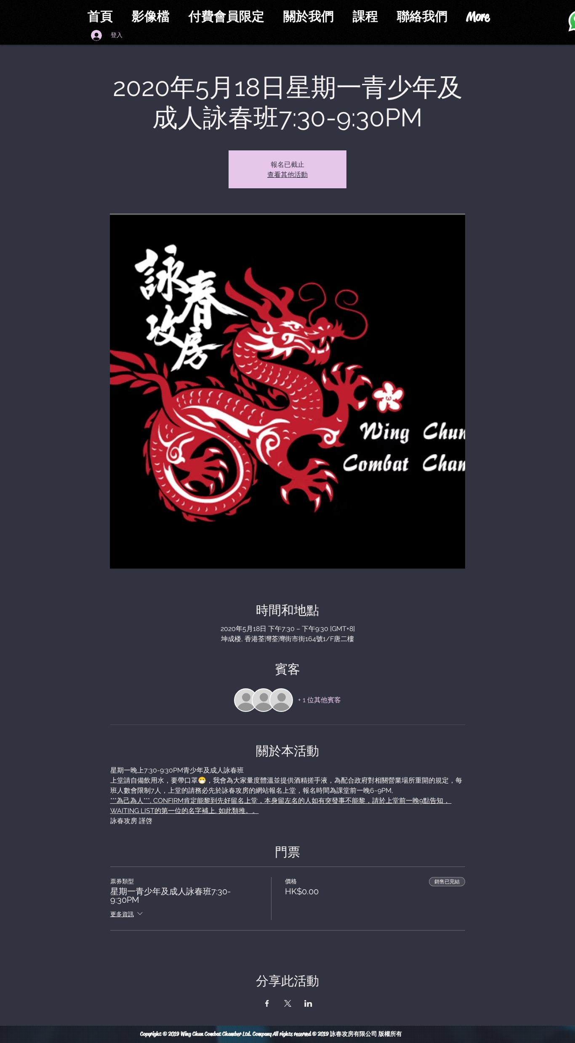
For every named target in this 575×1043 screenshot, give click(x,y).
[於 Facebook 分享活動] (267, 1003)
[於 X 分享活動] (288, 1003)
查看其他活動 (287, 174)
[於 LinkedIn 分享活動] (308, 1003)
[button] (229, 16)
